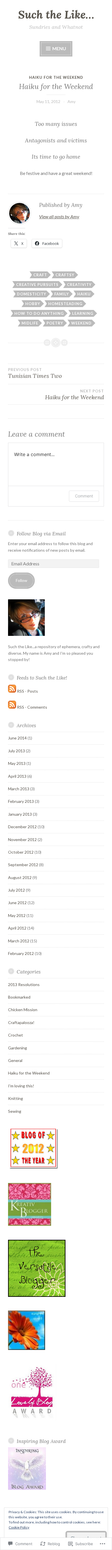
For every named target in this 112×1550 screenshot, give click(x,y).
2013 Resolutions (24, 984)
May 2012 (17, 915)
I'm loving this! (21, 1085)
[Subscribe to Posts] (12, 691)
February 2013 (21, 801)
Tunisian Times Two (35, 373)
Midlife (30, 323)
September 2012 (23, 864)
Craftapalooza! (21, 1022)
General (15, 1060)
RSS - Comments (32, 707)
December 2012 (22, 826)
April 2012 (17, 928)
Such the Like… (56, 14)
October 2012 (21, 852)
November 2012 (22, 839)
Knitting (15, 1098)
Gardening (17, 1047)
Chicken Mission (22, 1009)
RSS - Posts (27, 691)
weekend (81, 323)
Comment (84, 495)
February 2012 (21, 953)
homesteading (65, 303)
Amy (71, 101)
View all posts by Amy (59, 216)
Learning (82, 313)
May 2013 (17, 763)
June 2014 (17, 737)
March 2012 (18, 940)
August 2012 (20, 877)
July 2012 (16, 890)
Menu (58, 48)
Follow (21, 580)
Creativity (79, 284)
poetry (55, 323)
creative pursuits (37, 284)
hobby (32, 303)
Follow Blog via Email (41, 533)
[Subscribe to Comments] (12, 707)
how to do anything (39, 313)
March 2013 (18, 788)
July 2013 (16, 750)
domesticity (31, 294)
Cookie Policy (19, 1527)
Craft (40, 275)
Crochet (15, 1035)
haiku (84, 294)
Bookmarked (19, 997)
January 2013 (20, 814)
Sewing (14, 1111)
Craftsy (64, 275)
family (61, 294)
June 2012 (17, 902)
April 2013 (17, 776)
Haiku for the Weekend (56, 77)
